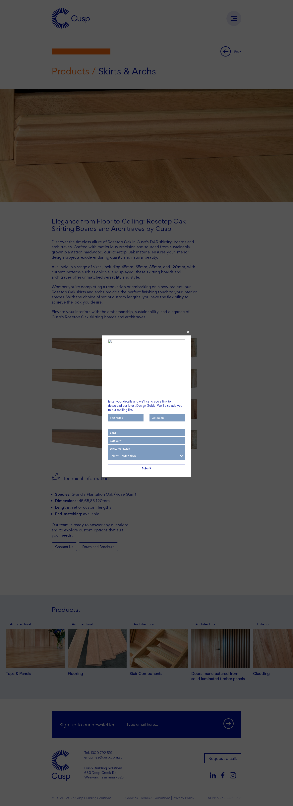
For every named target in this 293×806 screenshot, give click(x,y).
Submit (146, 468)
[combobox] (146, 456)
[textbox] (143, 456)
